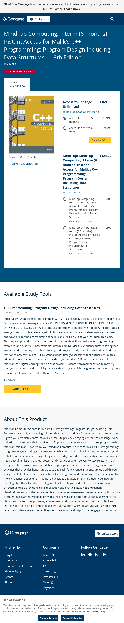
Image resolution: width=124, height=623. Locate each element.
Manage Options (48, 617)
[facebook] (90, 554)
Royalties (48, 588)
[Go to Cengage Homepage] (13, 18)
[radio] (65, 118)
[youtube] (104, 554)
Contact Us (11, 560)
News (47, 582)
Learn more (72, 9)
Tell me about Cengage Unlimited (81, 111)
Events (9, 577)
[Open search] (112, 19)
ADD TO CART (22, 389)
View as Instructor (25, 164)
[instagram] (97, 554)
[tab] (17, 84)
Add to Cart (100, 140)
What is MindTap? (72, 192)
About (47, 555)
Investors (49, 577)
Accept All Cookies (72, 617)
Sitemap (10, 582)
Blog (8, 555)
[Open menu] (118, 19)
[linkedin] (83, 554)
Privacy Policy (98, 611)
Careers (48, 571)
